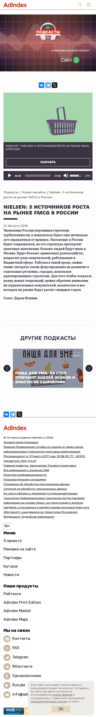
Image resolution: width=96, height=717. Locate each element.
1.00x (87, 175)
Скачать (48, 162)
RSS (15, 648)
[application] (48, 175)
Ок (60, 709)
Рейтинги (12, 594)
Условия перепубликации (20, 442)
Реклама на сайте (19, 549)
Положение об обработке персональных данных (36, 484)
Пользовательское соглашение (24, 479)
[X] (54, 85)
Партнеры (12, 558)
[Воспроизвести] (9, 175)
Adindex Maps (15, 619)
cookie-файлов (62, 694)
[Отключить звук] (66, 175)
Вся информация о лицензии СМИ (26, 470)
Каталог (10, 566)
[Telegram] (48, 85)
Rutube (18, 685)
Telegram (20, 657)
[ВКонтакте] (41, 85)
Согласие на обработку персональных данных (35, 488)
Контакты (21, 639)
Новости (11, 575)
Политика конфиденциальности (25, 474)
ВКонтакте (22, 666)
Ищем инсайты (34, 192)
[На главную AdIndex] (48, 428)
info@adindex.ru (27, 694)
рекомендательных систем (49, 701)
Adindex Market (17, 611)
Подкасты (11, 192)
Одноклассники (26, 676)
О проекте (12, 541)
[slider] (38, 175)
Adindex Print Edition (22, 602)
